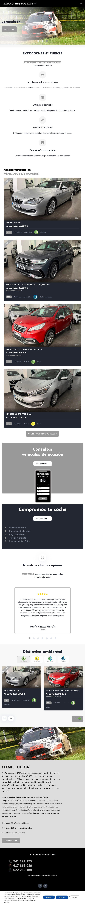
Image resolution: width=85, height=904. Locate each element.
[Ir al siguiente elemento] (11, 718)
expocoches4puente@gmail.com (43, 875)
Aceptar (49, 897)
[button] (38, 41)
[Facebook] (40, 886)
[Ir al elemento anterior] (4, 718)
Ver (78, 718)
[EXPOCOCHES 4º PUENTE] (20, 3)
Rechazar (62, 897)
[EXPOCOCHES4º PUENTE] (42, 26)
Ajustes (74, 897)
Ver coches (8, 31)
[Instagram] (45, 886)
